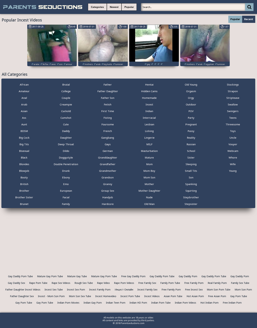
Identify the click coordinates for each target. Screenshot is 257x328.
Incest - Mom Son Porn (51, 296)
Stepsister (191, 204)
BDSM (24, 131)
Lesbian (149, 124)
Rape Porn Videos (124, 283)
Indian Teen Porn (115, 302)
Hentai (149, 84)
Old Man (149, 204)
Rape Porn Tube (38, 283)
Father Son (107, 97)
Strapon (233, 91)
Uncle (232, 137)
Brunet (24, 204)
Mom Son (149, 177)
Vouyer (233, 144)
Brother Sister (24, 197)
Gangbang (107, 137)
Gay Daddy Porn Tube (20, 276)
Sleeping (191, 164)
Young (233, 170)
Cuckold (66, 111)
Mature (149, 157)
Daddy (66, 131)
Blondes (24, 164)
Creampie (66, 104)
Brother (24, 190)
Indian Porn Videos (185, 302)
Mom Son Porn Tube (218, 289)
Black (24, 157)
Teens (233, 117)
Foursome (107, 124)
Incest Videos (152, 296)
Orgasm (191, 91)
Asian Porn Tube (173, 296)
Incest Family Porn (99, 289)
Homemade (149, 97)
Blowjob (24, 170)
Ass (24, 117)
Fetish (107, 104)
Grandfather (107, 164)
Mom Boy (149, 170)
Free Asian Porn (217, 296)
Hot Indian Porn (209, 302)
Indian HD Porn (138, 302)
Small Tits (191, 170)
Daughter (66, 137)
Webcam (232, 151)
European (66, 190)
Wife (233, 164)
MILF (149, 144)
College (66, 91)
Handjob (107, 197)
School (191, 151)
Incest (149, 104)
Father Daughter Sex (22, 296)
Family (66, 204)
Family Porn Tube (170, 283)
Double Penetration (66, 164)
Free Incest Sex (194, 289)
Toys (233, 131)
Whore (233, 157)
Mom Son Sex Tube (80, 296)
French (107, 131)
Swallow (233, 104)
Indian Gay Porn (93, 302)
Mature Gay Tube (77, 276)
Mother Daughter (149, 190)
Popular (129, 7)
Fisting (107, 117)
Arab (24, 104)
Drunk (66, 170)
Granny (107, 184)
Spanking (191, 184)
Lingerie (149, 137)
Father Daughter (107, 91)
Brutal (66, 84)
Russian (191, 144)
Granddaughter (107, 157)
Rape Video (103, 283)
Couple (66, 97)
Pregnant (191, 124)
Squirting (191, 190)
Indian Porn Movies (68, 302)
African (24, 84)
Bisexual (24, 151)
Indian (149, 111)
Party (191, 117)
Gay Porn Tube (238, 296)
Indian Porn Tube (161, 302)
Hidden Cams (149, 91)
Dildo (66, 151)
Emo (66, 184)
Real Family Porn (217, 283)
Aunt (24, 124)
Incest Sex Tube (54, 289)
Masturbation (149, 151)
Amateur (24, 91)
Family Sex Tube (240, 283)
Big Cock (24, 137)
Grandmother (107, 170)
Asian (24, 111)
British (24, 184)
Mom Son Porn (243, 289)
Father (107, 84)
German (108, 151)
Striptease (232, 97)
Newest (114, 7)
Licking (149, 131)
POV (191, 111)
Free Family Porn (194, 283)
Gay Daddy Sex (16, 283)
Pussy (191, 131)
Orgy (191, 97)
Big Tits (24, 144)
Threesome (233, 124)
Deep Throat (66, 144)
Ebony (66, 177)
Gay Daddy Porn (188, 276)
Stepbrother (191, 197)
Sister (191, 157)
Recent (248, 19)
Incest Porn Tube (130, 296)
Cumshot (65, 117)
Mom (149, 164)
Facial (66, 197)
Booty (24, 177)
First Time (107, 111)
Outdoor (191, 104)
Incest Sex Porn (76, 289)
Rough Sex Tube (83, 283)
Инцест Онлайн (124, 289)
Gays (108, 144)
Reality (191, 137)
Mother (149, 184)
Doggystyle (66, 157)
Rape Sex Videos (61, 283)
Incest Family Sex (147, 289)
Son (191, 177)
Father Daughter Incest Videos (22, 289)
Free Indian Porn (232, 302)
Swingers (232, 111)
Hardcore (108, 204)
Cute (66, 124)
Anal (24, 97)
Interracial (149, 117)
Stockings (233, 84)
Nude (149, 197)
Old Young (191, 84)
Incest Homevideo (105, 296)
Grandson (108, 177)
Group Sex (107, 190)
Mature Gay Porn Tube (50, 276)
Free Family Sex (147, 283)
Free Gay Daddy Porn (133, 276)
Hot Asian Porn (195, 296)
